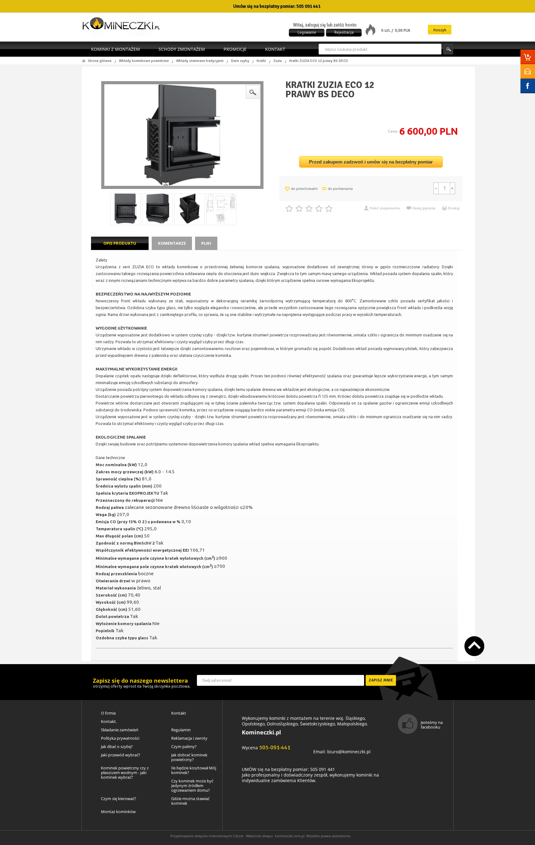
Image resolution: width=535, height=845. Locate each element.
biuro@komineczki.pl (349, 752)
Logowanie (307, 32)
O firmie (108, 713)
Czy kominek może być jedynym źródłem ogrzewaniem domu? (192, 786)
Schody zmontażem (182, 49)
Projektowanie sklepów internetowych (201, 836)
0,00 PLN (402, 30)
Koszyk (439, 30)
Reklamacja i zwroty (189, 738)
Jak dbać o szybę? (117, 746)
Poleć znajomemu (385, 208)
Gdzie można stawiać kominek (190, 801)
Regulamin (181, 730)
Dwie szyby (240, 61)
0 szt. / (387, 30)
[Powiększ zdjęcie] (182, 135)
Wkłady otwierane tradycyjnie (200, 61)
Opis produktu (119, 243)
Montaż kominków (118, 811)
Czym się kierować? (118, 798)
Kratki (261, 61)
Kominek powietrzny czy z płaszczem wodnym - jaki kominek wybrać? (125, 773)
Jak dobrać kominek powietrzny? (189, 757)
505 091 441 (308, 6)
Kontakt (275, 49)
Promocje (235, 49)
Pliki (206, 243)
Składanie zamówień (119, 730)
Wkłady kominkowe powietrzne (144, 61)
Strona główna (99, 61)
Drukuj (453, 208)
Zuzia (277, 61)
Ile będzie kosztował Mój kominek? (193, 770)
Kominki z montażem (115, 49)
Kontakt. (109, 721)
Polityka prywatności (120, 738)
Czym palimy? (184, 746)
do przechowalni (304, 188)
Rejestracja (344, 32)
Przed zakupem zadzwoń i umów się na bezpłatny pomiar (371, 161)
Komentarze (172, 243)
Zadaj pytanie (424, 208)
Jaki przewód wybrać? (120, 755)
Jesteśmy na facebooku (432, 725)
